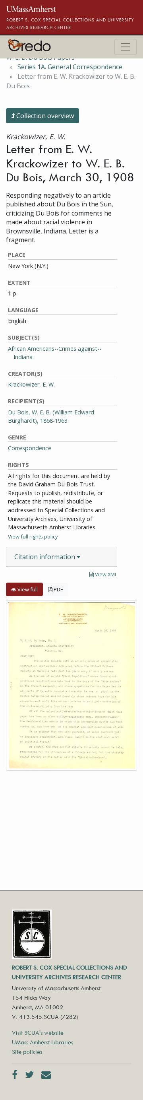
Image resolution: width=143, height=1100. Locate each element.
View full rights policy (33, 536)
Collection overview (44, 115)
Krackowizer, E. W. (31, 384)
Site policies (27, 1051)
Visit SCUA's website (38, 1032)
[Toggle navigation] (125, 47)
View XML (105, 574)
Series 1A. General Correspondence (69, 66)
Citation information (45, 556)
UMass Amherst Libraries (42, 1042)
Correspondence (29, 448)
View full (27, 589)
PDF (57, 589)
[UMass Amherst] (31, 8)
